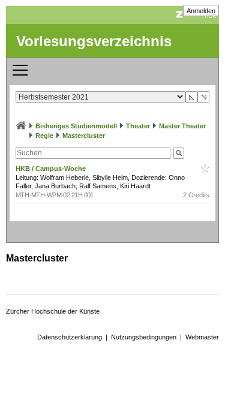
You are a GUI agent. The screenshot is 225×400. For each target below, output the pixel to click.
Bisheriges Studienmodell (76, 126)
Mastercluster (83, 135)
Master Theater (182, 126)
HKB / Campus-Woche (52, 168)
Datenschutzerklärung (69, 337)
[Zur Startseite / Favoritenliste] (21, 126)
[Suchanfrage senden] (178, 153)
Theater (138, 126)
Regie (44, 135)
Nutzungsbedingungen (143, 337)
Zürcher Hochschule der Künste (53, 311)
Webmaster (202, 337)
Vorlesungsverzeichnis (94, 41)
